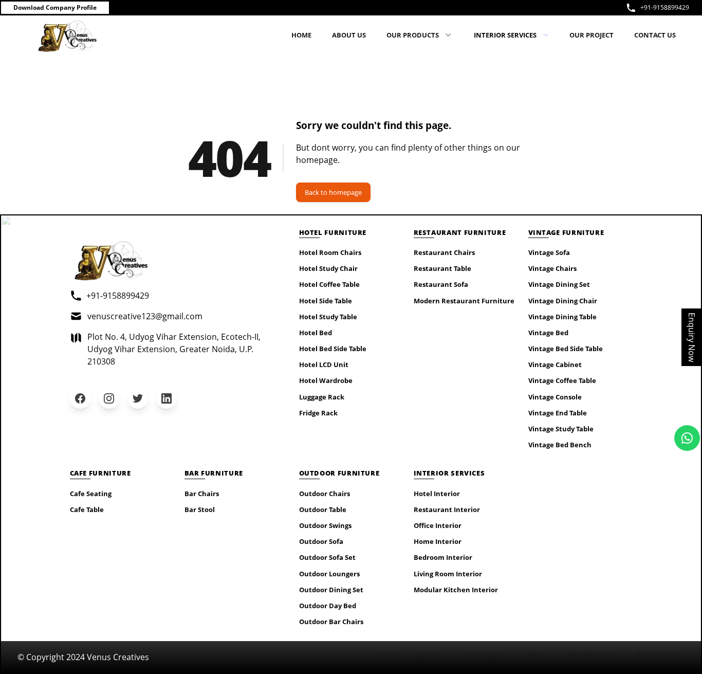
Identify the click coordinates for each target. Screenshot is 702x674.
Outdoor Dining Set (331, 589)
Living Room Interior (448, 573)
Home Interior (437, 541)
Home (386, 655)
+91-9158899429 (664, 7)
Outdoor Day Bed (327, 605)
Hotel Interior (437, 493)
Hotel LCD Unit (323, 364)
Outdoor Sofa (321, 541)
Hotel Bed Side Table (332, 348)
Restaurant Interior (447, 509)
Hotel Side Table (325, 300)
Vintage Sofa (549, 252)
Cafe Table (87, 509)
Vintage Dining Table (562, 316)
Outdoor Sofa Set (327, 557)
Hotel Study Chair (328, 268)
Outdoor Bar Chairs (331, 621)
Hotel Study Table (328, 316)
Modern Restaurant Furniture (464, 300)
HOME (301, 35)
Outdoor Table (322, 509)
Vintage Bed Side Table (565, 348)
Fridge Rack (318, 412)
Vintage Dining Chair (562, 300)
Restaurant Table (442, 268)
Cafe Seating (91, 493)
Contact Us (484, 655)
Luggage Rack (321, 397)
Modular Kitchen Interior (456, 589)
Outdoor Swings (325, 525)
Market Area (661, 655)
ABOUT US (349, 35)
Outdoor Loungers (329, 573)
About (430, 655)
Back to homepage (333, 192)
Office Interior (437, 525)
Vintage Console (555, 397)
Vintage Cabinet (555, 364)
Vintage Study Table (561, 428)
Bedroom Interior (443, 557)
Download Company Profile (55, 7)
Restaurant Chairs (444, 252)
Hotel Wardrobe (326, 380)
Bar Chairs (201, 493)
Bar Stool (199, 509)
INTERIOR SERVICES (505, 35)
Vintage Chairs (552, 268)
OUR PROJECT (591, 35)
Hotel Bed (315, 332)
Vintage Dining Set (559, 284)
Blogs (536, 655)
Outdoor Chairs (324, 493)
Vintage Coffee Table (562, 380)
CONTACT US (655, 35)
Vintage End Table (557, 412)
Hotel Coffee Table (329, 284)
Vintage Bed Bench (560, 444)
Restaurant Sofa (441, 284)
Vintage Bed (548, 332)
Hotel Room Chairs (330, 252)
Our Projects (592, 655)
